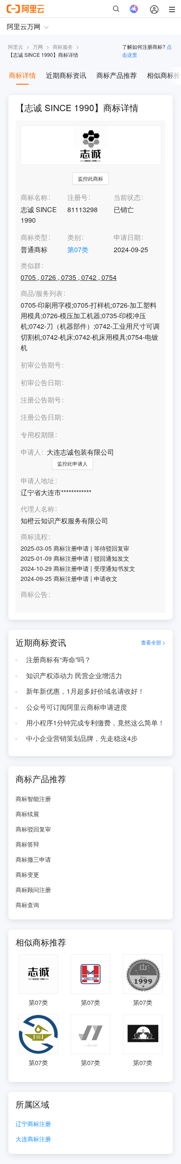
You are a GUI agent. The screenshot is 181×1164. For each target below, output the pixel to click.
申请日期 (127, 237)
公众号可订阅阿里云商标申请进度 (76, 707)
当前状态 (127, 197)
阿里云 (15, 46)
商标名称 (34, 197)
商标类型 (34, 237)
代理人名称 (37, 509)
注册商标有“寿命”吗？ (58, 659)
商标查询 (27, 904)
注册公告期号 (41, 400)
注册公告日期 (41, 417)
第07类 (77, 249)
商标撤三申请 (33, 859)
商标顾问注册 (33, 889)
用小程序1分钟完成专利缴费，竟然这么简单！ (95, 722)
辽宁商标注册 (33, 1124)
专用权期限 (37, 434)
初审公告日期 (41, 382)
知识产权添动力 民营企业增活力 (74, 675)
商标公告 (34, 594)
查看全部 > (153, 642)
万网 (38, 46)
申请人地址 (37, 481)
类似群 (31, 265)
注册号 (77, 197)
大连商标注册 (33, 1139)
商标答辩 (27, 844)
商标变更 (27, 874)
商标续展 (27, 814)
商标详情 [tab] (22, 75)
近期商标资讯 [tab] (66, 75)
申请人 (31, 452)
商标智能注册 (33, 798)
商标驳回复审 (33, 829)
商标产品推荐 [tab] (116, 75)
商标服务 (63, 46)
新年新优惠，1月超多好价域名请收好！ (85, 691)
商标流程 (34, 537)
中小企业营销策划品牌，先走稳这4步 (82, 738)
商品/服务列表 (42, 293)
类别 (74, 237)
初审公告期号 (41, 365)
